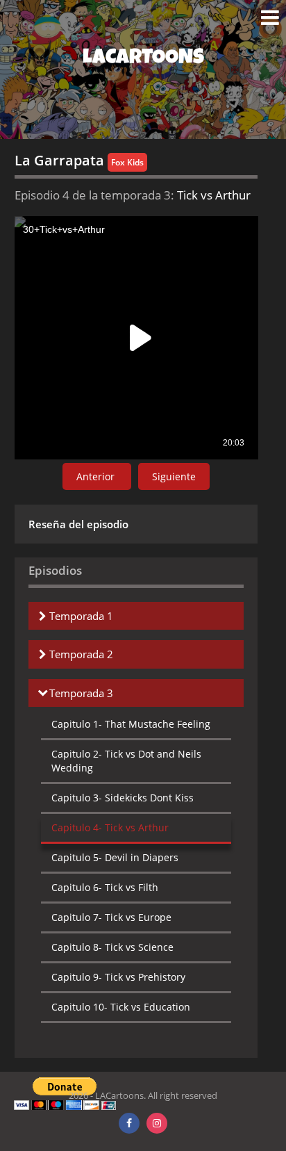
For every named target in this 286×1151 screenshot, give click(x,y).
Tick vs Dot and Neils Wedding (126, 760)
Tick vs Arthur (110, 827)
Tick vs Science (112, 947)
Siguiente (174, 476)
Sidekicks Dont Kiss (122, 797)
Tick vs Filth (104, 887)
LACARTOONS (143, 59)
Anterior (96, 476)
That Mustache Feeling (130, 723)
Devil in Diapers (114, 857)
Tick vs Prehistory (118, 976)
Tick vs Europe (111, 917)
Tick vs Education (120, 1006)
